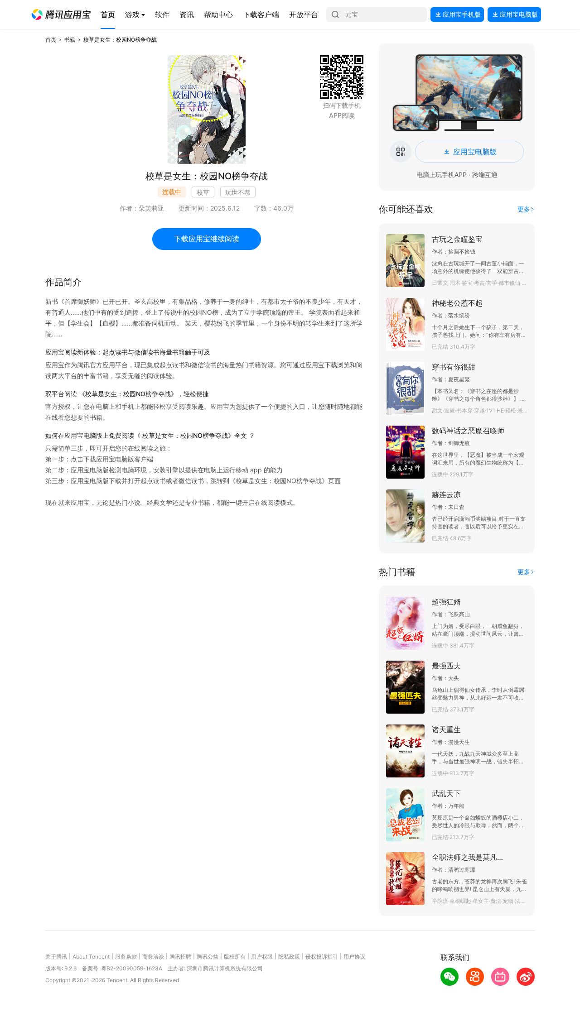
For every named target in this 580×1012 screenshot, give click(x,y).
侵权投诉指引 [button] (321, 956)
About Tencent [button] (91, 956)
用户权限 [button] (262, 956)
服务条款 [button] (126, 956)
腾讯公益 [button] (207, 956)
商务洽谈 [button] (153, 956)
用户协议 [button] (354, 956)
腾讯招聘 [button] (180, 956)
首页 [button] (50, 39)
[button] (61, 14)
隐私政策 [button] (289, 956)
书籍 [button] (69, 39)
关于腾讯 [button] (56, 956)
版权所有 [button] (235, 956)
